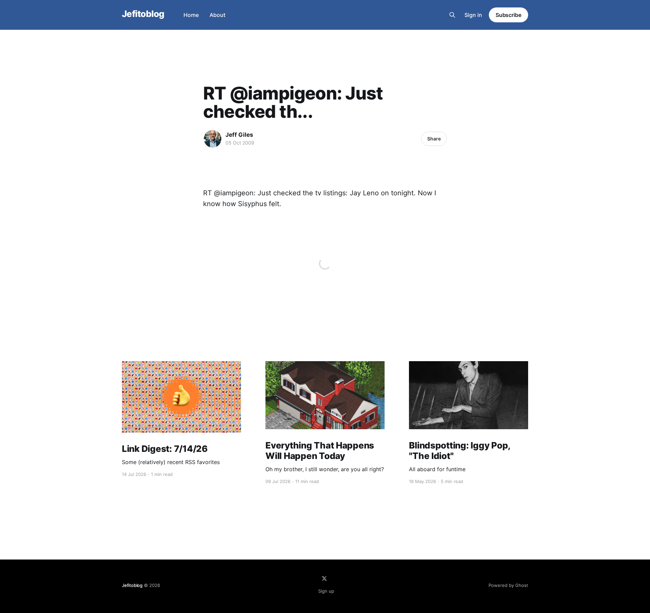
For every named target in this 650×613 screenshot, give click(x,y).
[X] (324, 578)
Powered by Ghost (508, 585)
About (217, 15)
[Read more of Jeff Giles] (212, 138)
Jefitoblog (143, 14)
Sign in (473, 15)
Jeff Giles (239, 134)
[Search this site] (452, 14)
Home (191, 15)
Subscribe (508, 15)
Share (434, 138)
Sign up (326, 591)
